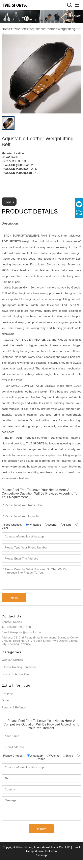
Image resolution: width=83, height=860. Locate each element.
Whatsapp (34, 524)
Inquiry (9, 201)
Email (3, 516)
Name (3, 505)
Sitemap (41, 855)
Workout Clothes (12, 659)
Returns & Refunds (14, 707)
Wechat (52, 524)
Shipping (7, 693)
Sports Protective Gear (16, 674)
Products (20, 29)
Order (5, 700)
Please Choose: (12, 524)
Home (6, 29)
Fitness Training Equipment (19, 667)
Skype (68, 524)
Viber (5, 527)
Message (3, 569)
